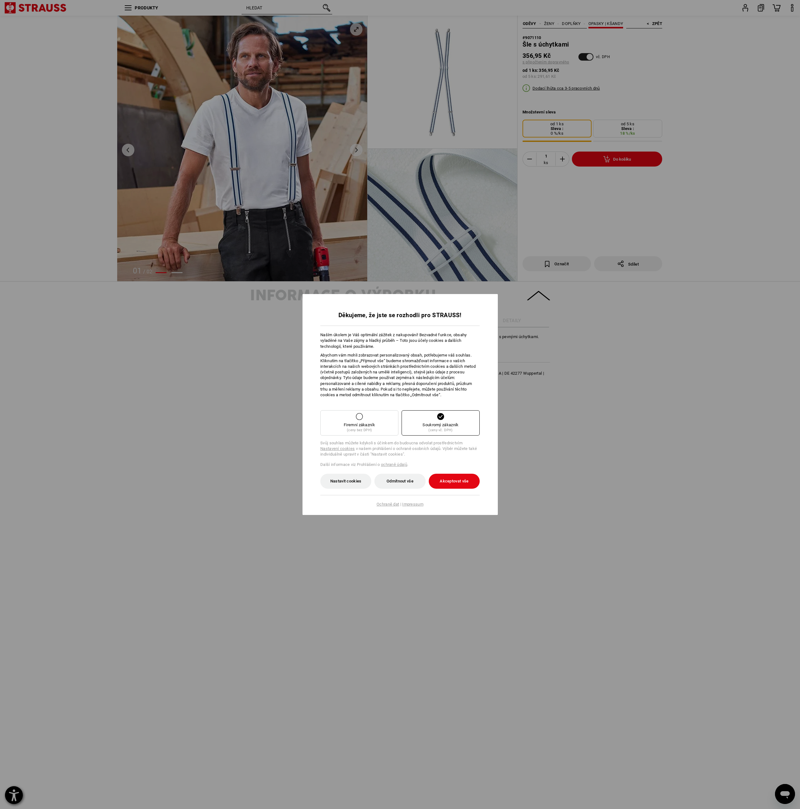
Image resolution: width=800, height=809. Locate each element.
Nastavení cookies (337, 448)
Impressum (412, 504)
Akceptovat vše (454, 481)
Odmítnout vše (400, 481)
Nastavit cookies (346, 481)
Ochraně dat (388, 504)
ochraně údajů (394, 464)
